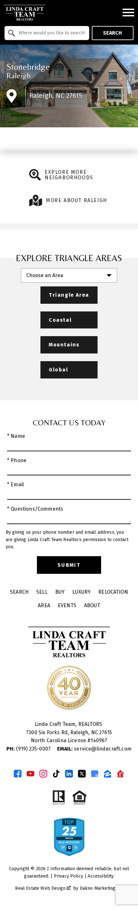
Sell (41, 592)
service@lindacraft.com (94, 749)
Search (112, 33)
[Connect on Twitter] (82, 773)
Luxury (81, 592)
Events (67, 605)
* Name (16, 436)
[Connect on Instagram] (43, 773)
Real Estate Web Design (41, 888)
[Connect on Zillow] (107, 773)
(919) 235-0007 (29, 749)
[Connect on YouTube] (30, 773)
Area (44, 605)
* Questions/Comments (35, 509)
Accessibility (101, 876)
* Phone (16, 460)
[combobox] (46, 33)
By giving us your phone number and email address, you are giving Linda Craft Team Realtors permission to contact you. (67, 539)
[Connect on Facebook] (18, 773)
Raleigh (18, 75)
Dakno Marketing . (101, 888)
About (92, 605)
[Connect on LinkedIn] (69, 773)
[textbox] (50, 33)
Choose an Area (44, 275)
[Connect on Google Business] (95, 773)
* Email (15, 484)
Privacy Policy (68, 876)
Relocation (113, 592)
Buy (60, 592)
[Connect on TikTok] (56, 773)
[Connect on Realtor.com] (120, 773)
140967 (99, 740)
